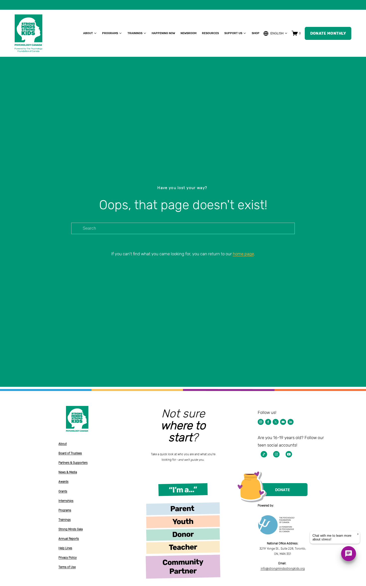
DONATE (282, 489)
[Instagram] (261, 422)
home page (243, 253)
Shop (255, 33)
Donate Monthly (328, 33)
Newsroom (188, 33)
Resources (210, 33)
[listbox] (275, 33)
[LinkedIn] (291, 422)
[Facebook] (268, 422)
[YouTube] (283, 422)
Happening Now (163, 33)
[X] (276, 422)
